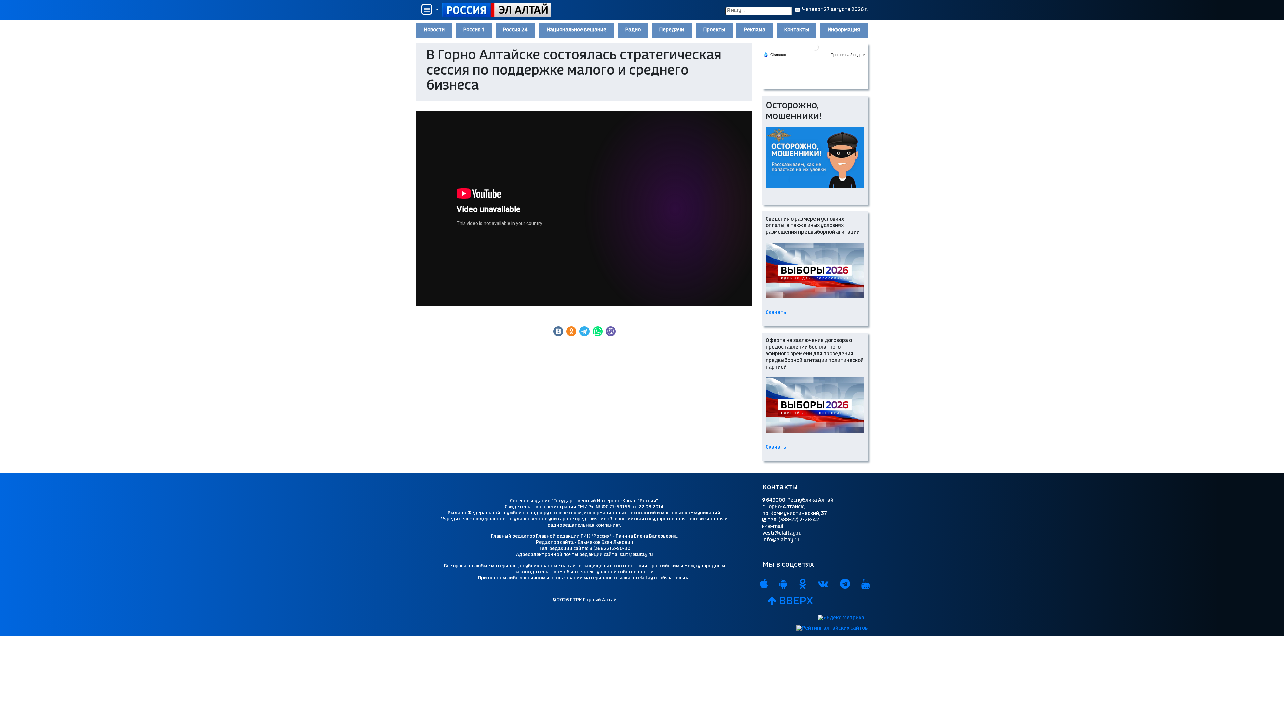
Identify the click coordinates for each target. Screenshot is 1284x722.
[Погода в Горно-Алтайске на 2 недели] (848, 55)
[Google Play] (783, 584)
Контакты (796, 30)
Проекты (714, 30)
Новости (434, 30)
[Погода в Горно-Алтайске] (815, 46)
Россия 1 (473, 30)
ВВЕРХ (795, 601)
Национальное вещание (576, 30)
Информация (844, 30)
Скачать (776, 312)
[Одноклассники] (802, 584)
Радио (633, 30)
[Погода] (774, 54)
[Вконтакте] (823, 584)
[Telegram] (845, 584)
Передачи (671, 30)
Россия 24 (515, 30)
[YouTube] (865, 584)
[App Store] (764, 584)
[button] (429, 9)
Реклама (754, 30)
